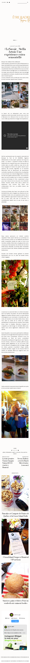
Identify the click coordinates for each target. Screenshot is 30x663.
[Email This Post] (18, 450)
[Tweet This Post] (11, 450)
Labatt (13, 452)
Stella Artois (24, 452)
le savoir (18, 452)
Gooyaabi (26, 661)
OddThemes (13, 661)
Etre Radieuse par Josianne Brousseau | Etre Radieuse (14, 657)
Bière (4, 452)
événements (9, 452)
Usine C (15, 453)
